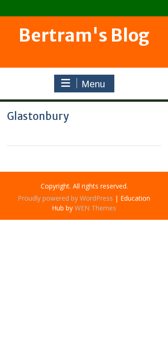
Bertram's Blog (84, 35)
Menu (93, 84)
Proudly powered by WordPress (65, 198)
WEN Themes (95, 207)
